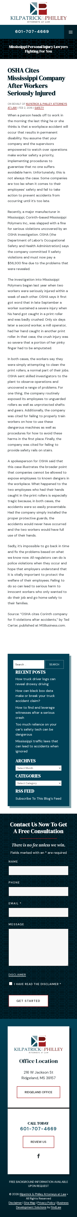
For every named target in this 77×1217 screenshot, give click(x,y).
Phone (14, 882)
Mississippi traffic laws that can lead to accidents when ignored (37, 746)
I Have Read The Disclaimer (37, 984)
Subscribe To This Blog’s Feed (38, 798)
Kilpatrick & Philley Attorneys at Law (43, 1194)
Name (13, 861)
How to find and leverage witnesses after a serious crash (35, 712)
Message (16, 924)
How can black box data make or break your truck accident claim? (35, 696)
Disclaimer (17, 975)
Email (15, 903)
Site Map (29, 1203)
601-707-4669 (32, 31)
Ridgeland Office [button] (38, 1092)
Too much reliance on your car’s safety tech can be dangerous (36, 729)
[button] (71, 32)
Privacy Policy (46, 1203)
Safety (39, 107)
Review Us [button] (38, 1142)
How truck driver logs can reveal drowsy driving (36, 681)
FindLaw (56, 1207)
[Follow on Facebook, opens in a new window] (38, 1156)
